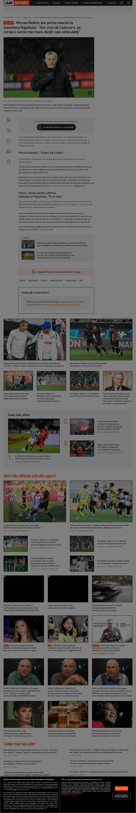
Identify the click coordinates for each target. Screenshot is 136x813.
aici (49, 801)
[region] (68, 794)
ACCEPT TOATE (121, 788)
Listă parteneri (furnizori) (69, 795)
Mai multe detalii (23, 789)
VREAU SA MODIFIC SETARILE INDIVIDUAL (121, 796)
